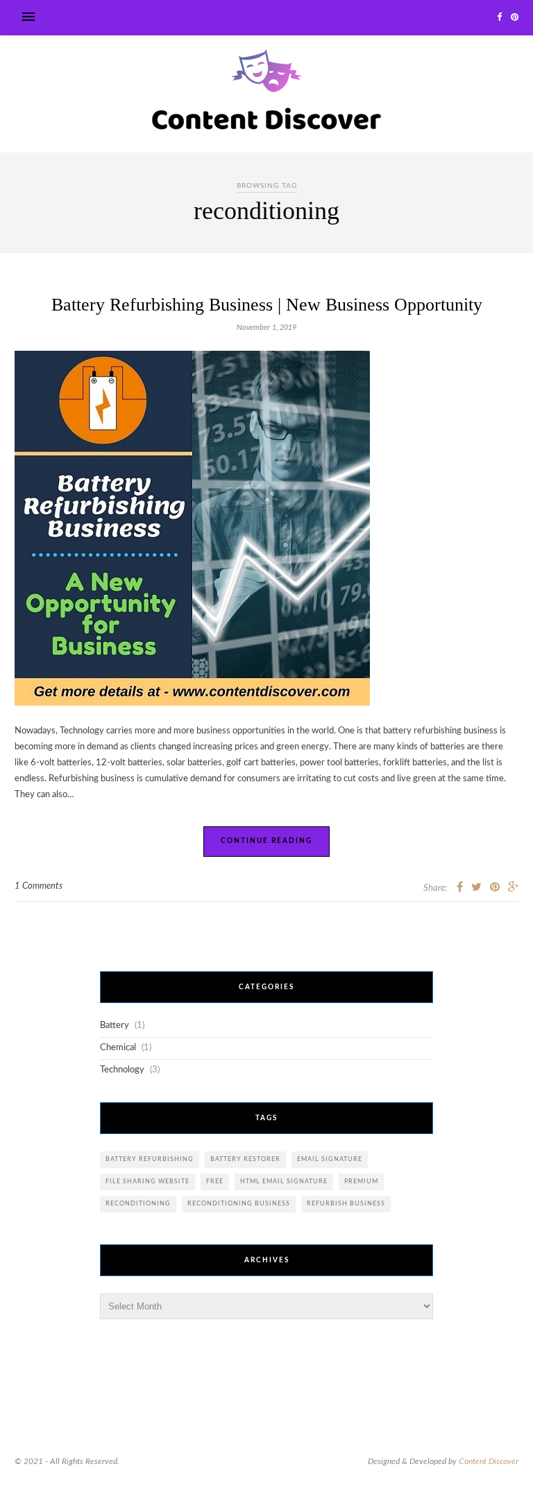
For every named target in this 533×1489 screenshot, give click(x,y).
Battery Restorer (245, 1159)
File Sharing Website (147, 1181)
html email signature (284, 1181)
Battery (114, 1025)
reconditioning (138, 1204)
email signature (329, 1159)
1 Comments (38, 886)
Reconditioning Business (238, 1204)
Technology (122, 1069)
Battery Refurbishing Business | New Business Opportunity (266, 305)
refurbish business (346, 1204)
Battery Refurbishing (149, 1159)
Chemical (118, 1047)
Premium (361, 1181)
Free (214, 1181)
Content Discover (488, 1461)
